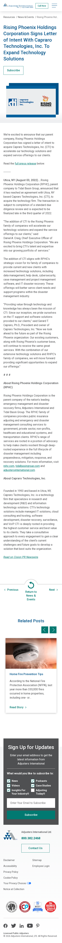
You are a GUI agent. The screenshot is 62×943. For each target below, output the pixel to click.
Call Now (42, 6)
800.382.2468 (30, 838)
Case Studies (43, 785)
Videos (16, 785)
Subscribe (13, 70)
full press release (25, 163)
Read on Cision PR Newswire (20, 557)
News (15, 781)
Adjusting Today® (41, 792)
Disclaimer (9, 860)
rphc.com (8, 466)
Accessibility (10, 866)
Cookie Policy (10, 877)
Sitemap (37, 860)
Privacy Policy (10, 872)
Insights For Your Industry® (20, 792)
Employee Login (41, 866)
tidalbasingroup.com (28, 466)
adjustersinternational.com (19, 470)
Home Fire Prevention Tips (26, 674)
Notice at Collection (13, 889)
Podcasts (41, 781)
